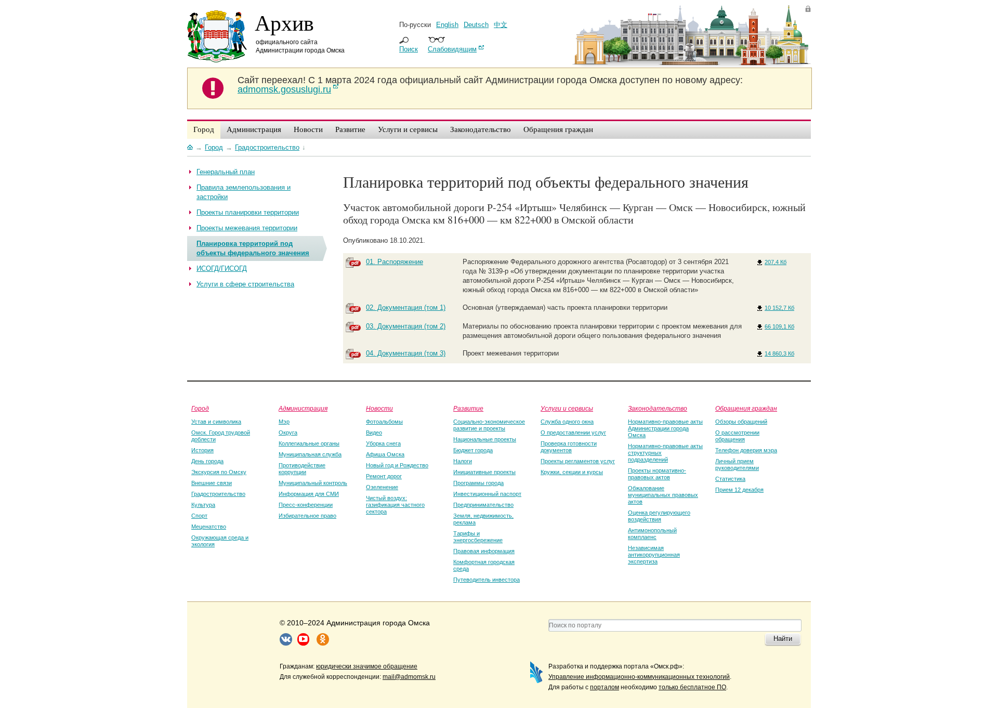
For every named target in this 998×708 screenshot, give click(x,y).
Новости (379, 408)
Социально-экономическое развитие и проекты (489, 424)
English (447, 25)
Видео (374, 432)
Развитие (468, 408)
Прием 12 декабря (739, 490)
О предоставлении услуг (573, 432)
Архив (284, 22)
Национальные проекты (484, 439)
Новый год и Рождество (397, 465)
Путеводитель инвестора (486, 579)
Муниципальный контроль (313, 483)
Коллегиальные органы (309, 443)
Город (200, 408)
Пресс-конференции (306, 505)
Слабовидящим (452, 49)
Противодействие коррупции (302, 468)
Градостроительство (218, 494)
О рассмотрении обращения (737, 435)
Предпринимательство (483, 505)
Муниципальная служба (310, 454)
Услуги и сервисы (567, 408)
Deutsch (476, 25)
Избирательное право (307, 516)
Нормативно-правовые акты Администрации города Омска (665, 428)
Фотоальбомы (384, 421)
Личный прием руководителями (737, 464)
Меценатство (208, 526)
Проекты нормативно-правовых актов (657, 473)
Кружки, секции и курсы (572, 472)
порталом (604, 687)
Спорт (199, 516)
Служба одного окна (567, 421)
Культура (203, 505)
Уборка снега (383, 443)
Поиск (408, 49)
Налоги (462, 461)
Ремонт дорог (384, 476)
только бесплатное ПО (692, 687)
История (202, 450)
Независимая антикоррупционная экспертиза (654, 555)
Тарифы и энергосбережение (478, 536)
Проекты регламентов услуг (578, 461)
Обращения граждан (746, 408)
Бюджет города (473, 450)
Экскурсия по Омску (218, 472)
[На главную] (190, 147)
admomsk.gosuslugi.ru (284, 89)
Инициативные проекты (484, 472)
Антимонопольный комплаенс (652, 533)
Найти (782, 639)
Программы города (478, 483)
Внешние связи (211, 483)
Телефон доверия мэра (746, 450)
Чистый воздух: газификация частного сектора (395, 505)
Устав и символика (216, 421)
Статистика (730, 479)
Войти (808, 8)
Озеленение (382, 487)
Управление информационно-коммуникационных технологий (639, 676)
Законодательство (657, 408)
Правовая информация (484, 551)
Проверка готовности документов (569, 446)
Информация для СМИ (309, 494)
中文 (500, 25)
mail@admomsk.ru (409, 676)
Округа (288, 432)
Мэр (284, 421)
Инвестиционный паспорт (487, 494)
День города (207, 461)
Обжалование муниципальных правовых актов (663, 495)
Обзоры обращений (741, 421)
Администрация (303, 408)
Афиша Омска (385, 454)
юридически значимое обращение (366, 666)
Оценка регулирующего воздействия (659, 515)
